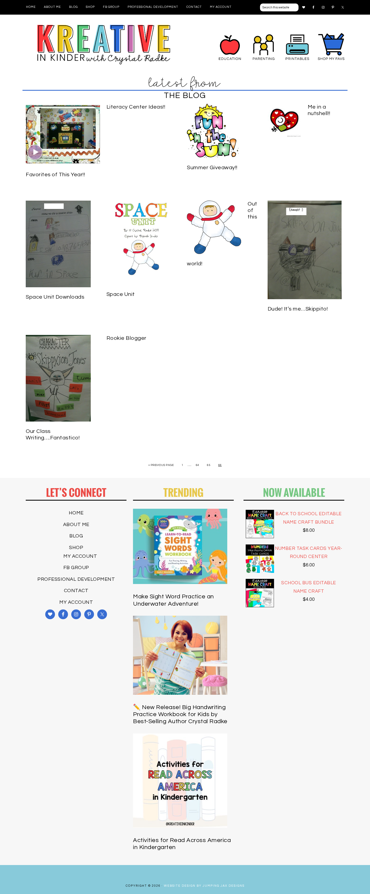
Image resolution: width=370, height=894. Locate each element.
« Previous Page (161, 465)
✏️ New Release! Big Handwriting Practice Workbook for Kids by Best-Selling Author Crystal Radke (180, 714)
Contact (76, 590)
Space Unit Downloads (55, 297)
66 (220, 465)
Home (76, 512)
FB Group (76, 567)
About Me (76, 524)
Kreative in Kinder (103, 44)
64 (197, 465)
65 (208, 465)
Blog (76, 536)
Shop (76, 547)
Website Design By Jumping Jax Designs (204, 885)
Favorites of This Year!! (55, 174)
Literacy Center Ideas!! (135, 107)
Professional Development (76, 579)
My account (80, 556)
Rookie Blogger (126, 338)
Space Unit (120, 294)
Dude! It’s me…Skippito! (298, 309)
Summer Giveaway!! (212, 167)
